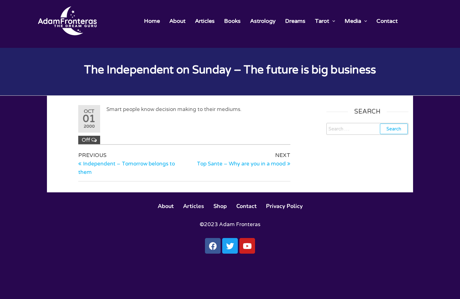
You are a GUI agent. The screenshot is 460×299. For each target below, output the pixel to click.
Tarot (322, 21)
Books (232, 21)
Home (152, 21)
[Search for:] (367, 129)
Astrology (263, 21)
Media (353, 21)
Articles (205, 21)
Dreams (295, 21)
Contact (387, 21)
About (177, 21)
